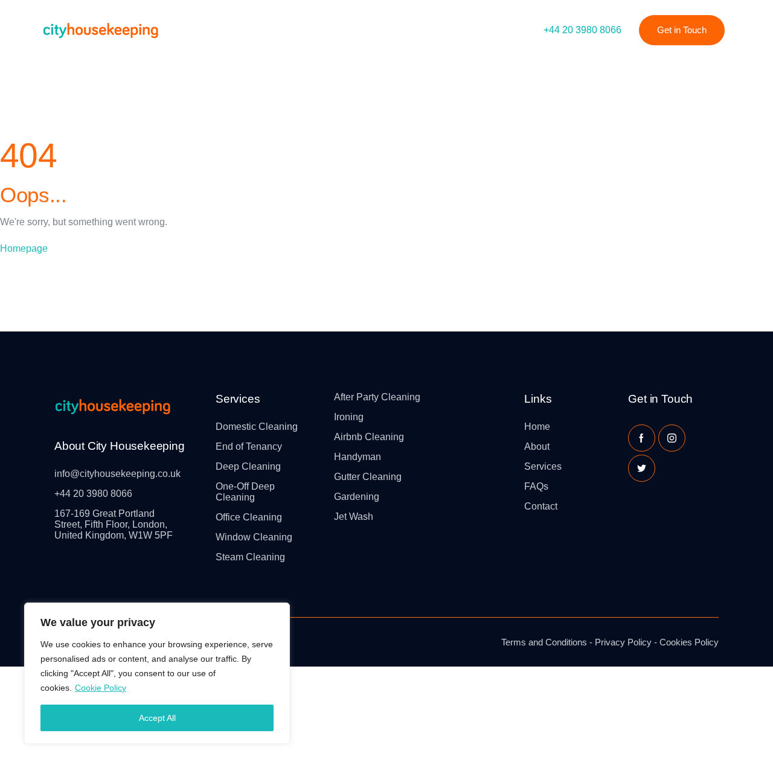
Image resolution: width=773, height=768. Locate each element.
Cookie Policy (100, 688)
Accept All (157, 718)
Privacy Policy (623, 642)
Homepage (24, 248)
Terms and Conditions (544, 642)
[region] (157, 673)
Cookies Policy (689, 642)
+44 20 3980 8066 (582, 30)
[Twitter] (641, 468)
